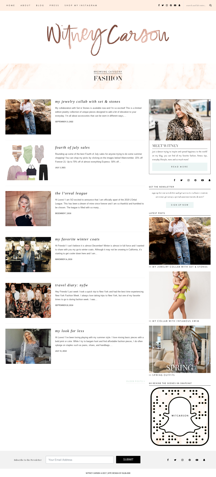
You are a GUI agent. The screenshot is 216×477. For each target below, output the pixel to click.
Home (10, 5)
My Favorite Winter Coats (77, 239)
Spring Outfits (163, 375)
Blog (40, 5)
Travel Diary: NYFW (71, 285)
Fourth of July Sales (72, 147)
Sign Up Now (179, 205)
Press (54, 5)
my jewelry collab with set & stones (87, 101)
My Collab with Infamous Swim (175, 321)
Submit (128, 459)
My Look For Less (69, 331)
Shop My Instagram (81, 5)
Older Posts (135, 381)
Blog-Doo (126, 473)
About (26, 5)
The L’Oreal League (71, 193)
